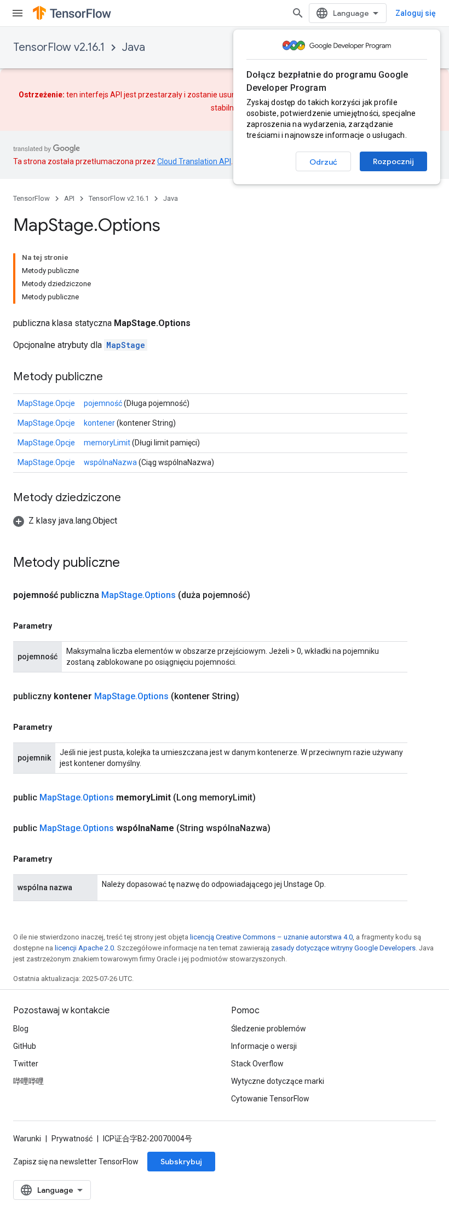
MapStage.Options (138, 595)
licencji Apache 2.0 (84, 948)
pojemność (103, 403)
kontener (99, 423)
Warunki (27, 1138)
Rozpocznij (393, 161)
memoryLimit (107, 442)
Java (133, 47)
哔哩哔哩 (28, 1081)
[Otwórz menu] (17, 13)
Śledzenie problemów (268, 1028)
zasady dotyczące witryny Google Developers (343, 948)
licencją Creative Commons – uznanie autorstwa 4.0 (271, 937)
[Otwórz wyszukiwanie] (297, 13)
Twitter (25, 1063)
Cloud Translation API (194, 161)
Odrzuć (323, 162)
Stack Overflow (257, 1063)
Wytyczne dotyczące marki (277, 1081)
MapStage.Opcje (46, 403)
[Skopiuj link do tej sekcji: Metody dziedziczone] (132, 498)
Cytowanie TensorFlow (270, 1098)
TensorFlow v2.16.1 (59, 47)
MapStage (125, 345)
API (69, 198)
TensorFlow (31, 198)
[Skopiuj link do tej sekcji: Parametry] (63, 625)
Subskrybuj (181, 1161)
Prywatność (72, 1138)
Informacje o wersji (264, 1046)
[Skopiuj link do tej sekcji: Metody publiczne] (114, 377)
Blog (20, 1028)
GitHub (24, 1046)
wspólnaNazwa (110, 462)
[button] (65, 520)
